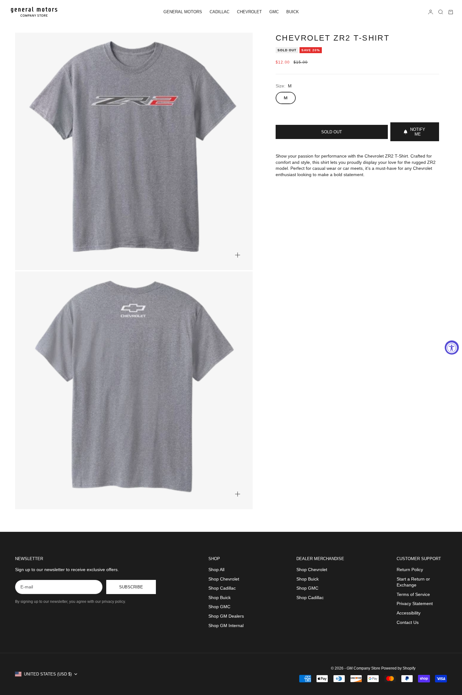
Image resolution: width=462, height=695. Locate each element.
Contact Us (408, 622)
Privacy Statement (415, 603)
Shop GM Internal (226, 625)
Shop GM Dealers (226, 616)
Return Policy (410, 569)
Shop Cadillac (222, 588)
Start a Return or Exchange (413, 582)
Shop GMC (219, 606)
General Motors (182, 11)
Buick (292, 11)
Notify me (417, 131)
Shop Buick (219, 597)
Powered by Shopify (398, 668)
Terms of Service (413, 594)
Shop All (216, 569)
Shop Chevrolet (223, 578)
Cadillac (219, 11)
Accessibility (409, 612)
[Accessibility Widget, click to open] (452, 348)
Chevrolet (249, 11)
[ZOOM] (237, 255)
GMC (274, 11)
